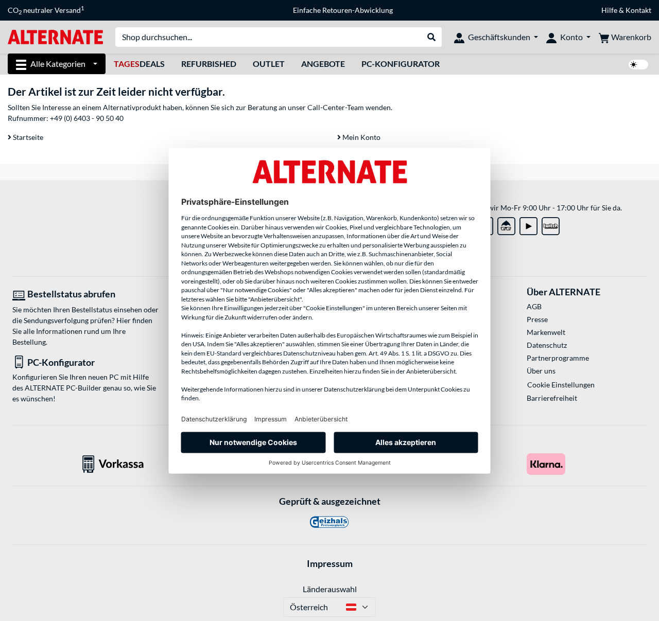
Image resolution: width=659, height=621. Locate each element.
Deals (139, 63)
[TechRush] (506, 224)
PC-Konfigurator (400, 63)
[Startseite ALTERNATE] (55, 36)
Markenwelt (546, 332)
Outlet (269, 63)
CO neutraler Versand (46, 10)
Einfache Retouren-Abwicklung (343, 10)
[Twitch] (551, 224)
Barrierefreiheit (552, 398)
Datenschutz (547, 345)
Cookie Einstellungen (561, 384)
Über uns (541, 370)
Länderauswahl (330, 589)
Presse (537, 319)
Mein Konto (360, 137)
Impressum (330, 563)
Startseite (27, 137)
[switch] (638, 64)
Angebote (323, 63)
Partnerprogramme (558, 357)
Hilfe (609, 10)
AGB (534, 306)
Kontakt (638, 10)
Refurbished (208, 63)
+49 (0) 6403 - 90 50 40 (87, 118)
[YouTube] (528, 224)
